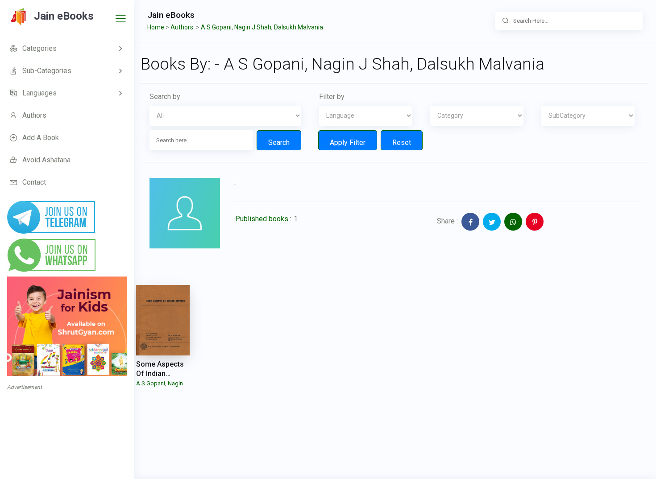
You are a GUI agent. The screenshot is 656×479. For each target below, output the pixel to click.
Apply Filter (347, 142)
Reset (401, 142)
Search (279, 142)
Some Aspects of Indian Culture (160, 373)
